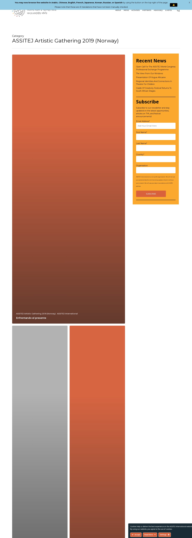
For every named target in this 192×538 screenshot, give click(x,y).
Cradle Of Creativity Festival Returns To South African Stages (153, 89)
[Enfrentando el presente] (68, 189)
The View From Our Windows (149, 73)
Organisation (142, 165)
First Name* (141, 132)
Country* (140, 154)
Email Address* (143, 121)
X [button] (189, 2)
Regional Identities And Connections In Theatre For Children (154, 82)
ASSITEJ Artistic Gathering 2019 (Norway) (36, 314)
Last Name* (141, 143)
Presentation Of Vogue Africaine (151, 77)
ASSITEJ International (67, 314)
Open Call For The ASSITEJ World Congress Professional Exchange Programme (155, 68)
